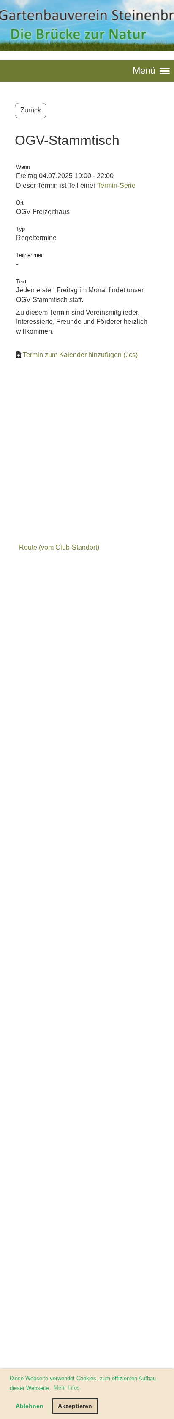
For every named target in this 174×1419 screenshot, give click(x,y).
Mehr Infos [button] (67, 1387)
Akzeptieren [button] (75, 1406)
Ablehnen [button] (30, 1406)
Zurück (30, 110)
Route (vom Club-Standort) (59, 547)
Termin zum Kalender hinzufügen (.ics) (80, 354)
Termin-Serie (116, 185)
